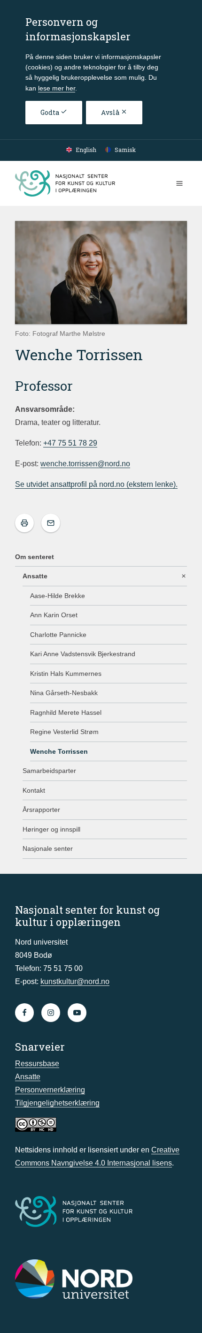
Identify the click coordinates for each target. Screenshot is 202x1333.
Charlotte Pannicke (58, 634)
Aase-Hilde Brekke (57, 595)
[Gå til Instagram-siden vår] (50, 1012)
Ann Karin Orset (54, 615)
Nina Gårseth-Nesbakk (64, 693)
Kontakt (34, 790)
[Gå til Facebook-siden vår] (24, 1012)
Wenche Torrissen (59, 751)
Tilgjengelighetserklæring (57, 1103)
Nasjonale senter (48, 848)
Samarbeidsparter (49, 770)
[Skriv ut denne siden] (24, 523)
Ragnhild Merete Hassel (65, 712)
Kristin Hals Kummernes (65, 673)
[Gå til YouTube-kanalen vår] (77, 1012)
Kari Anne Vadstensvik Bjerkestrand (82, 654)
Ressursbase (37, 1064)
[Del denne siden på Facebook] (50, 523)
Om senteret (34, 556)
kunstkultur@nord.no (74, 981)
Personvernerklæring (50, 1090)
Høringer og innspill (51, 829)
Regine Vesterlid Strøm (64, 731)
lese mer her (56, 88)
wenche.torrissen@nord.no (85, 464)
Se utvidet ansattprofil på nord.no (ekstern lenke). (96, 484)
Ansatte (35, 576)
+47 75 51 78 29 (70, 443)
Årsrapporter (41, 809)
